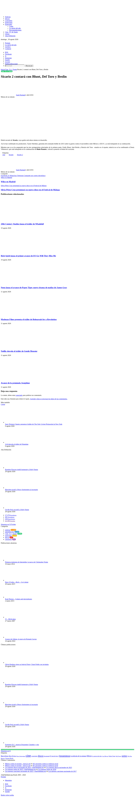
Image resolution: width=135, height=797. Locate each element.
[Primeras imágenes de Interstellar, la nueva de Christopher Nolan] (16, 560)
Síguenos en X (6, 751)
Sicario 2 (20, 155)
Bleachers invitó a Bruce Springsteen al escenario (21, 490)
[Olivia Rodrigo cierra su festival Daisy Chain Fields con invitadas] (16, 662)
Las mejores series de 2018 (47, 769)
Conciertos (8, 21)
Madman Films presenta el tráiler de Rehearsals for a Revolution (29, 319)
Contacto (8, 49)
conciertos (8, 539)
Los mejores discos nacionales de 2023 (59, 767)
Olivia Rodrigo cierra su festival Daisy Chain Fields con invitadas (27, 664)
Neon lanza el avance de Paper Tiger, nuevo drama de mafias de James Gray (34, 287)
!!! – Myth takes (10, 619)
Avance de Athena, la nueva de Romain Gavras (21, 639)
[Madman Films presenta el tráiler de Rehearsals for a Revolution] (21, 315)
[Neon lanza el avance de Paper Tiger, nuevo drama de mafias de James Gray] (21, 283)
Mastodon (8, 780)
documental (47, 756)
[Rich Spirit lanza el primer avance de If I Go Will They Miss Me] (21, 252)
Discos (7, 19)
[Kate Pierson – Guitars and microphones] (16, 597)
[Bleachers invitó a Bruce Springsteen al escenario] (16, 488)
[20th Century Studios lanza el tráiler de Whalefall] (21, 220)
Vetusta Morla (9, 758)
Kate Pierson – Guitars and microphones (18, 599)
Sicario (11, 155)
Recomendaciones (15, 30)
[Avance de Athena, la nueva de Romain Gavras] (16, 637)
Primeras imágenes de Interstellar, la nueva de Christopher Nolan (26, 562)
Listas (11, 26)
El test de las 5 (54, 756)
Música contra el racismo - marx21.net (17, 764)
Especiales (8, 24)
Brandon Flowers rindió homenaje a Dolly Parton (21, 469)
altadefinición (9, 532)
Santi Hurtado (20, 95)
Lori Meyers (105, 756)
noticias (7, 530)
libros (89, 756)
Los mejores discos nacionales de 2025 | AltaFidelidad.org (24, 767)
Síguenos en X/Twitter (8, 524)
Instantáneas (64, 756)
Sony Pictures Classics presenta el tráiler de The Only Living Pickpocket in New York (33, 424)
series (124, 755)
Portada (7, 43)
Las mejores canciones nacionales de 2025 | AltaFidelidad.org (25, 771)
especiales (8, 536)
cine (3, 155)
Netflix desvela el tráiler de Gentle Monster (19, 351)
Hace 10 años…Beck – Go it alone (16, 582)
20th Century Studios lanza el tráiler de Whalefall (22, 224)
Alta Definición (10, 36)
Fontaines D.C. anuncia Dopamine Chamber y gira (22, 745)
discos (7, 537)
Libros (7, 34)
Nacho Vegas (112, 756)
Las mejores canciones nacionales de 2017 (62, 771)
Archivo (8, 47)
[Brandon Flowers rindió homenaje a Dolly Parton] (16, 468)
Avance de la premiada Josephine (15, 383)
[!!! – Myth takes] (13, 617)
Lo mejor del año (15, 28)
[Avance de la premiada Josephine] (21, 379)
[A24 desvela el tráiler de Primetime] (16, 442)
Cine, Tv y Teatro (11, 69)
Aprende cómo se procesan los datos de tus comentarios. (48, 399)
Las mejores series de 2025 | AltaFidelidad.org (20, 769)
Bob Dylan (12, 756)
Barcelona (4, 756)
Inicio (3, 69)
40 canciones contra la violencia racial (45, 764)
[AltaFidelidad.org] (27, 13)
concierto (34, 756)
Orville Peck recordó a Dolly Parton (17, 510)
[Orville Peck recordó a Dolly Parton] (16, 508)
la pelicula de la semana (78, 756)
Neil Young (118, 756)
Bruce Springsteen (20, 756)
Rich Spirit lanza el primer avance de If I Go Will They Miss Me (28, 256)
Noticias (8, 17)
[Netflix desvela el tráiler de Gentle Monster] (21, 347)
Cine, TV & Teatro (11, 32)
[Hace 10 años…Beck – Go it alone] (16, 580)
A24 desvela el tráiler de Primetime (16, 444)
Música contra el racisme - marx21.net (17, 766)
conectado (19, 395)
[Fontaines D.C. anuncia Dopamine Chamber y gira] (16, 743)
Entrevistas (8, 22)
